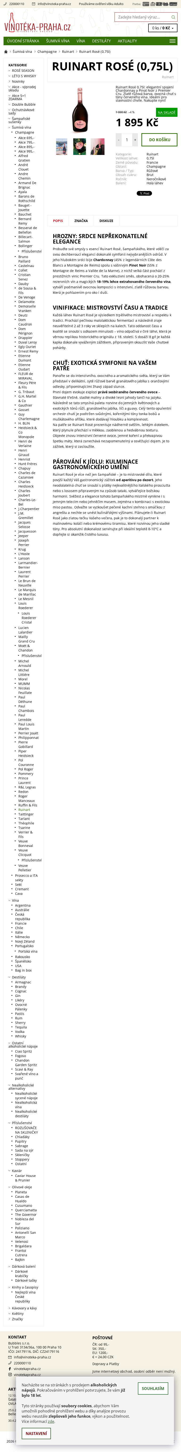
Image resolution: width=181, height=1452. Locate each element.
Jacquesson (27, 531)
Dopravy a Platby (105, 1364)
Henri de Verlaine (25, 443)
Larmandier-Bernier (28, 565)
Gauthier (25, 405)
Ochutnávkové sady (21, 111)
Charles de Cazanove (26, 474)
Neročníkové (156, 179)
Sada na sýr (24, 1150)
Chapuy (24, 468)
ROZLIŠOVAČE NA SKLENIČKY (26, 1130)
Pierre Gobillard (25, 744)
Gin (18, 995)
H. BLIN (24, 423)
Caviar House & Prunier (25, 1177)
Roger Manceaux (26, 798)
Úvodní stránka (23, 41)
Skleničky (22, 1155)
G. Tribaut (26, 391)
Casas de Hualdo (22, 1198)
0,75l (150, 158)
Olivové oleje (22, 1187)
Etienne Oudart (24, 366)
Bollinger (25, 246)
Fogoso (20, 1056)
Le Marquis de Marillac (27, 592)
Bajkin (20, 1259)
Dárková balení (24, 1266)
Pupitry (20, 1141)
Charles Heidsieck (25, 484)
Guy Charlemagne (29, 416)
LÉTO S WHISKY (24, 76)
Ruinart (168, 77)
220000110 (16, 4)
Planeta (21, 1192)
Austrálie (22, 910)
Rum (18, 1018)
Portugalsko (24, 946)
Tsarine (24, 827)
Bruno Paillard (24, 258)
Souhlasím (153, 1388)
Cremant (22, 889)
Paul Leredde (24, 717)
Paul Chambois (26, 708)
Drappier (25, 337)
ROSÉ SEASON (23, 70)
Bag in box (23, 970)
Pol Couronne (26, 762)
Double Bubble (24, 104)
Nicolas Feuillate (25, 690)
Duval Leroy (27, 342)
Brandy (20, 986)
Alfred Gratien (24, 158)
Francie (152, 162)
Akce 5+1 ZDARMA (17, 97)
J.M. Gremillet (25, 515)
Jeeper (23, 536)
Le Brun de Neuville (27, 583)
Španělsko (23, 961)
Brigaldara (23, 1246)
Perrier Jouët (28, 733)
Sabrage (21, 1146)
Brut (150, 174)
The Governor (26, 1214)
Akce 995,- (26, 151)
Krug (22, 549)
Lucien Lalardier (25, 629)
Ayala (22, 192)
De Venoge (26, 297)
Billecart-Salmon (25, 239)
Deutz (23, 315)
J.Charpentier (28, 509)
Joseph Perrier (23, 542)
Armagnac (23, 982)
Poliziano (22, 1228)
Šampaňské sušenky (19, 120)
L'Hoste (24, 554)
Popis (58, 220)
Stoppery (22, 1159)
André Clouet (23, 167)
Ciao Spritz (23, 1051)
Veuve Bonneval (25, 843)
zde (51, 1421)
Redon (23, 791)
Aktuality (127, 41)
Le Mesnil (25, 599)
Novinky (18, 81)
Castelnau (26, 265)
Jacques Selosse (24, 524)
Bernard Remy (24, 221)
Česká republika (22, 916)
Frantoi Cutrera (21, 1252)
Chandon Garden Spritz (26, 1062)
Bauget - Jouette (25, 207)
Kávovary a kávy (24, 1308)
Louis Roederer (25, 605)
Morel (23, 679)
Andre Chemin (24, 176)
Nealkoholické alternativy (21, 1087)
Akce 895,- (26, 147)
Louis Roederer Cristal (29, 617)
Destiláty (101, 41)
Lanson (24, 558)
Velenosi (21, 1241)
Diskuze (106, 220)
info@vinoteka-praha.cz (54, 4)
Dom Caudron (25, 321)
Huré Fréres (27, 463)
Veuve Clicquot (24, 852)
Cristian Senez (24, 276)
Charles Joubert (24, 493)
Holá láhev (155, 183)
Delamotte (26, 301)
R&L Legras (27, 787)
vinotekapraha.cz (27, 1368)
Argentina (23, 905)
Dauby (23, 283)
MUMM (24, 683)
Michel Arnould (24, 663)
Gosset (23, 409)
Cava (19, 893)
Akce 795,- (26, 142)
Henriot (24, 459)
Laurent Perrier (24, 574)
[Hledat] (173, 17)
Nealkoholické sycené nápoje (26, 1095)
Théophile (26, 823)
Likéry (19, 1000)
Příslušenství (32, 251)
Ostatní (21, 1164)
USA (18, 965)
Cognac (21, 991)
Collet (22, 270)
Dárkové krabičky (21, 1273)
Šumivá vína (58, 41)
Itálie (19, 932)
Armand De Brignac (27, 185)
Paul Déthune (25, 699)
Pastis (19, 1013)
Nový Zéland (25, 941)
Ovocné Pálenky (21, 1006)
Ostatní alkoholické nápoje (23, 1045)
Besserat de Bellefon (27, 230)
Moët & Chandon (25, 647)
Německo (22, 937)
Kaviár (17, 1170)
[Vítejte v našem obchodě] (6, 51)
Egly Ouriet (27, 346)
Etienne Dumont (24, 357)
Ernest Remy (28, 351)
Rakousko (22, 956)
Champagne (156, 166)
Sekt (18, 884)
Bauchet (24, 214)
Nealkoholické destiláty (26, 1113)
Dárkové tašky (26, 1280)
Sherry (20, 1022)
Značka (81, 220)
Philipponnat (28, 737)
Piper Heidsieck (25, 753)
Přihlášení (168, 4)
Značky (17, 1319)
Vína (81, 41)
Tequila (21, 1027)
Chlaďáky (22, 1137)
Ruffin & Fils (27, 805)
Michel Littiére (23, 672)
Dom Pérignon (25, 330)
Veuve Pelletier (24, 867)
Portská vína (27, 951)
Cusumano (23, 1205)
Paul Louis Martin (26, 726)
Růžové (152, 170)
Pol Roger (25, 769)
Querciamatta (26, 1210)
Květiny (18, 1313)
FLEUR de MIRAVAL (25, 375)
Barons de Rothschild (26, 198)
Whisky (20, 1036)
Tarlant (24, 818)
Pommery (25, 773)
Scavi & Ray (24, 1069)
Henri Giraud (23, 452)
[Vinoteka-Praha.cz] (47, 22)
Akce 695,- (26, 138)
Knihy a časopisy (25, 1287)
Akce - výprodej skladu (22, 88)
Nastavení (36, 1433)
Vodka (20, 1031)
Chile (19, 928)
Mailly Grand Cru (26, 638)
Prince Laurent (24, 780)
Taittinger (26, 814)
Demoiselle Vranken (27, 308)
